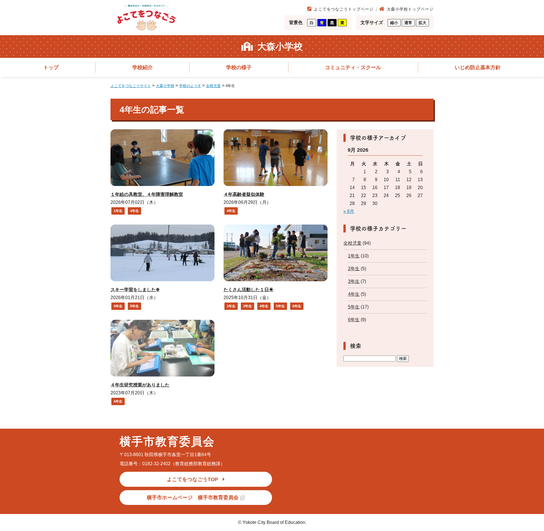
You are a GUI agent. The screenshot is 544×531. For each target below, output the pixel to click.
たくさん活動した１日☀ (248, 289)
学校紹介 (142, 67)
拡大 (422, 22)
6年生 (296, 306)
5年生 (134, 306)
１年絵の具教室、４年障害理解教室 (146, 194)
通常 (408, 22)
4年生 (134, 211)
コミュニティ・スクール (353, 67)
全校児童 (352, 243)
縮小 (394, 22)
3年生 (247, 306)
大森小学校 (280, 46)
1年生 (118, 211)
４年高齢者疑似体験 (244, 194)
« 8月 (348, 211)
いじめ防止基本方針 (478, 67)
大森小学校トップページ (410, 9)
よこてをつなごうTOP (192, 479)
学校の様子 (239, 67)
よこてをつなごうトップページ (343, 9)
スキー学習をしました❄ (135, 289)
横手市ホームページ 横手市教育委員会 (193, 497)
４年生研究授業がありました (139, 384)
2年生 (354, 268)
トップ (51, 67)
